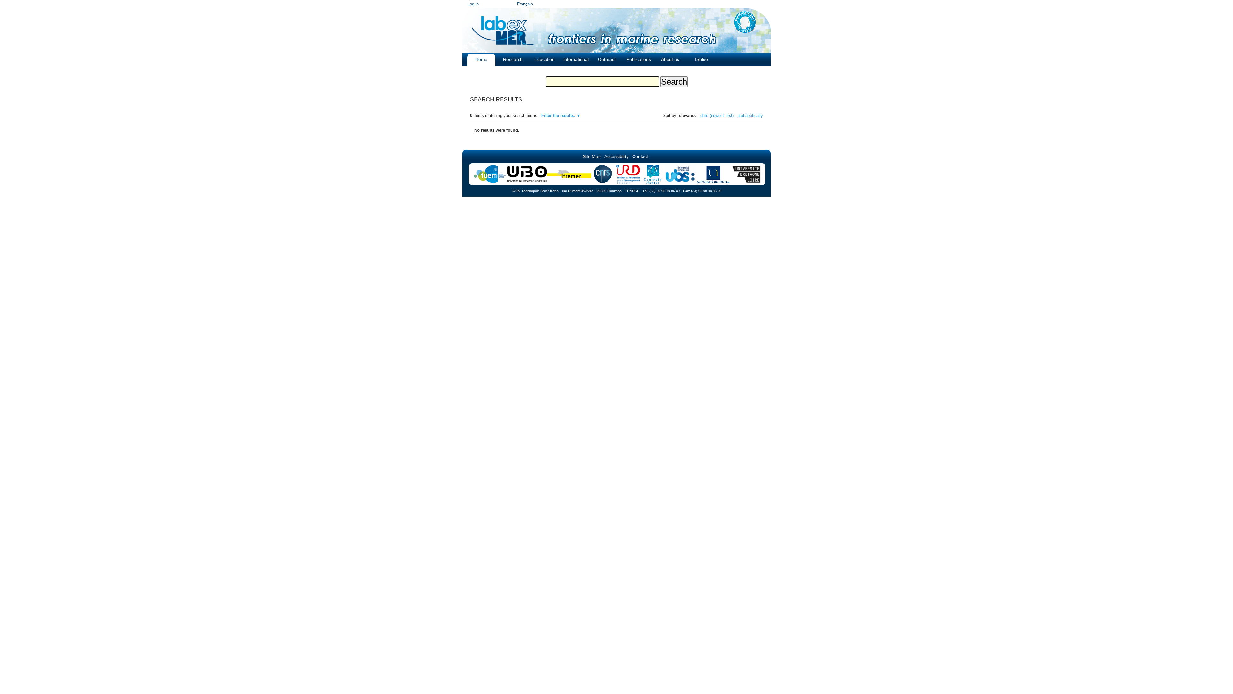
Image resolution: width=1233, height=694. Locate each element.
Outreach (607, 59)
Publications (638, 59)
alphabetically (750, 115)
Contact (640, 156)
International (576, 59)
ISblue (701, 59)
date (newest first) (717, 115)
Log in (473, 4)
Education (544, 59)
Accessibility (616, 156)
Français (525, 4)
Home (481, 59)
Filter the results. (558, 115)
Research (513, 59)
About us (670, 59)
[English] (502, 29)
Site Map (592, 156)
